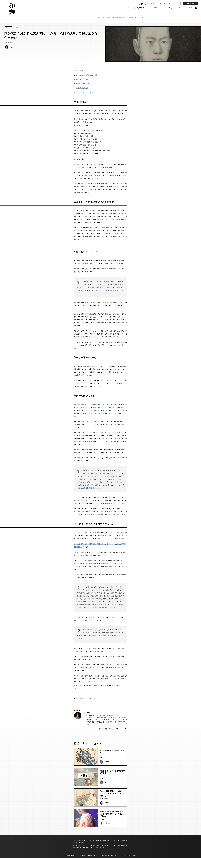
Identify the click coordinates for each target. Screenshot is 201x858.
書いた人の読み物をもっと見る (109, 729)
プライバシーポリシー (93, 855)
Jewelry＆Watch (139, 8)
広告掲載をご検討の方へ (70, 855)
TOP (95, 17)
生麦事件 (76, 119)
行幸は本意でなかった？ (83, 83)
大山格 (88, 712)
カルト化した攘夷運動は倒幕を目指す (87, 75)
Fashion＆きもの (152, 8)
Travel (162, 8)
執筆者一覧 (82, 855)
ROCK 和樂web (101, 17)
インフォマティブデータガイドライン (109, 855)
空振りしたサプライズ (83, 79)
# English (153, 4)
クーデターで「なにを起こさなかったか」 (89, 92)
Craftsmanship (181, 8)
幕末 (93, 699)
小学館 (134, 855)
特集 (190, 8)
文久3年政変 (80, 71)
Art (122, 8)
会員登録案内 (190, 4)
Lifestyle (170, 8)
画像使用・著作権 (125, 855)
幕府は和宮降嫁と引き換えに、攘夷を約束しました (89, 404)
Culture (128, 8)
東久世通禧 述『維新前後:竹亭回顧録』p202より (103, 607)
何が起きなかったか (82, 699)
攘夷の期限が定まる (82, 88)
